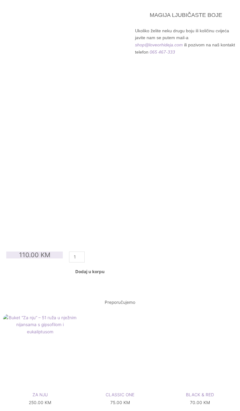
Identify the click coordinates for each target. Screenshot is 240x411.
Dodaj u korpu (90, 271)
